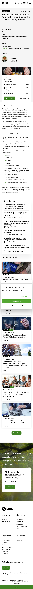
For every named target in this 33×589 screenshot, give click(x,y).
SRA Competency (7, 29)
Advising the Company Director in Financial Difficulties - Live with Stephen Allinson (16, 247)
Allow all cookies (16, 301)
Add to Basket (10, 98)
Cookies (4, 542)
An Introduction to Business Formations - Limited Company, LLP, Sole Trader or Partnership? (16, 223)
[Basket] (30, 3)
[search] (27, 3)
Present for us (6, 521)
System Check (20, 521)
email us (4, 48)
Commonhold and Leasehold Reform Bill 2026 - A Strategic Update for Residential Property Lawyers (16, 346)
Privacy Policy (6, 540)
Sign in (20, 3)
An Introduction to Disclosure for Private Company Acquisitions (14, 205)
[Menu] (24, 3)
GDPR (3, 545)
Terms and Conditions (5, 552)
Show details (24, 296)
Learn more (10, 487)
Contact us (19, 519)
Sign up (6, 567)
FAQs (17, 529)
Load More (16, 433)
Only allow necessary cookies (16, 305)
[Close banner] (5, 281)
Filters (16, 587)
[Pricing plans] (4, 85)
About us (4, 519)
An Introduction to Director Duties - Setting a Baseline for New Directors (15, 239)
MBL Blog (19, 540)
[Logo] (5, 3)
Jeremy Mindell (14, 60)
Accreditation (20, 524)
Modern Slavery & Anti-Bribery (6, 548)
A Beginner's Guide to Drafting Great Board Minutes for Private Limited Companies (15, 213)
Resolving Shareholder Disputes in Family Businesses (15, 231)
